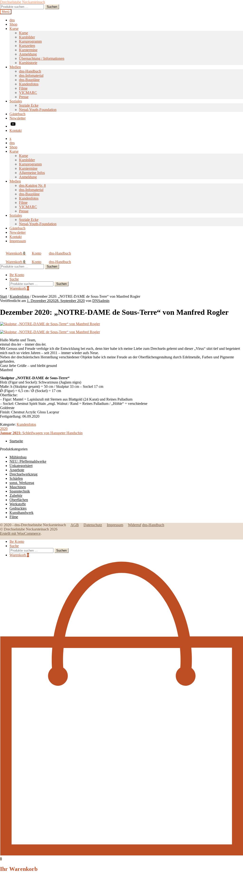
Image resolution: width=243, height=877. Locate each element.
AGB (74, 525)
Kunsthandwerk (21, 513)
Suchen (52, 7)
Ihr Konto (16, 275)
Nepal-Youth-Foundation (37, 110)
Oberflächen (18, 500)
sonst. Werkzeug (21, 483)
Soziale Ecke (28, 105)
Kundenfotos (28, 84)
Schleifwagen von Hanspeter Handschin (41, 433)
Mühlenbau (18, 457)
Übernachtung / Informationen (41, 58)
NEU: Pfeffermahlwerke (27, 461)
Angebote (16, 470)
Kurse (14, 29)
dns (12, 20)
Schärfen (16, 478)
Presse (23, 97)
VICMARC (28, 93)
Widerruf (134, 525)
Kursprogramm (30, 41)
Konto (36, 253)
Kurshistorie (28, 63)
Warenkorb (15, 253)
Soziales (15, 101)
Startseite (16, 441)
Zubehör (15, 495)
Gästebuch (17, 114)
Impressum (17, 241)
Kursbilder (27, 37)
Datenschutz (93, 525)
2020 (4, 429)
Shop (13, 24)
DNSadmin (100, 301)
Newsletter (17, 118)
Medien (15, 67)
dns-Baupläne (29, 80)
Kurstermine (28, 50)
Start (3, 296)
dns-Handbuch (30, 71)
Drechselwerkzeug (23, 474)
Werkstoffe (17, 504)
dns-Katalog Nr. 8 (32, 185)
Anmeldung (28, 54)
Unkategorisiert (21, 466)
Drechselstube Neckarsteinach (22, 2)
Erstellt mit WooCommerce (20, 533)
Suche (14, 279)
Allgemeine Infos (32, 173)
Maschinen (17, 487)
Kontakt (15, 130)
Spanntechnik (19, 491)
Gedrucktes (18, 508)
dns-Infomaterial (31, 75)
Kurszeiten (27, 46)
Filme (23, 88)
